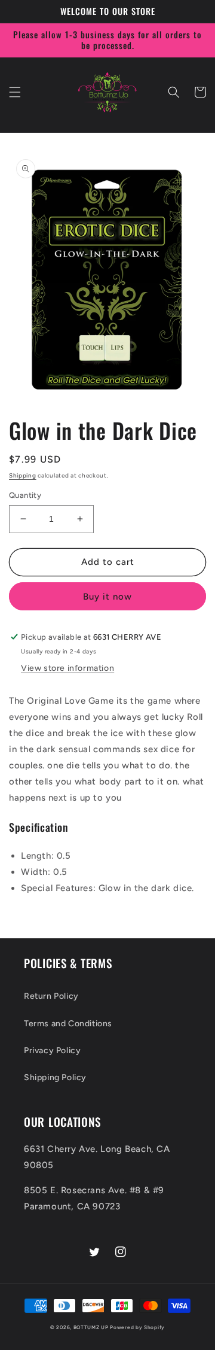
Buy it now (107, 596)
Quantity (25, 495)
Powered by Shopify (137, 1327)
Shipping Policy (55, 1077)
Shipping (22, 475)
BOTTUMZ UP (91, 1327)
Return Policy (51, 996)
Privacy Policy (52, 1050)
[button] (15, 92)
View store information (67, 668)
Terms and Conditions (68, 1023)
